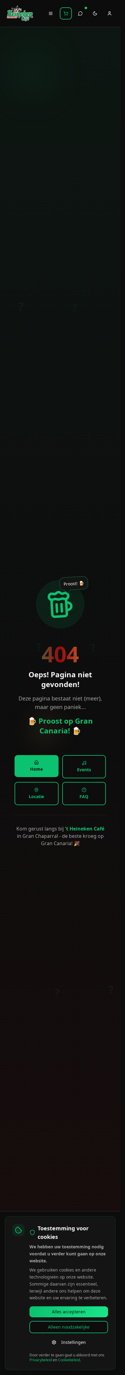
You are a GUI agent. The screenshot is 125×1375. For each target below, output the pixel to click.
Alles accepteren (69, 1312)
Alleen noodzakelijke (69, 1327)
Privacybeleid (40, 1359)
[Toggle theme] (95, 13)
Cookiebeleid (69, 1359)
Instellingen (73, 1342)
